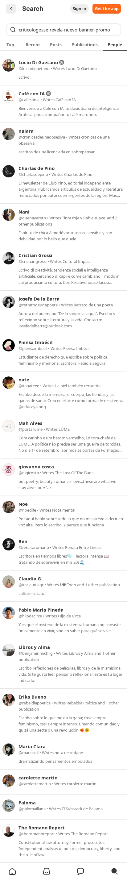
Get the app (106, 8)
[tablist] (63, 44)
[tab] (10, 44)
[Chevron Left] (11, 9)
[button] (12, 871)
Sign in (79, 8)
